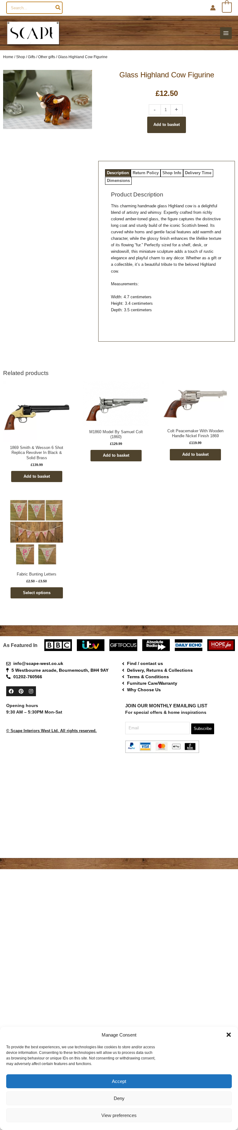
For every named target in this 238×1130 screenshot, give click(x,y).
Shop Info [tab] (171, 172)
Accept (119, 1081)
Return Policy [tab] (146, 172)
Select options (37, 592)
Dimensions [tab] (118, 180)
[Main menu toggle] (226, 33)
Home (8, 57)
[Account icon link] (213, 8)
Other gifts (46, 57)
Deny (119, 1098)
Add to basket (166, 124)
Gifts (31, 57)
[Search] (58, 7)
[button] (229, 1035)
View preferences (119, 1115)
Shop (20, 57)
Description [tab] (118, 172)
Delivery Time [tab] (198, 172)
